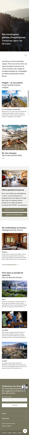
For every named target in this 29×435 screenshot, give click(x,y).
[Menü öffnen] (25, 431)
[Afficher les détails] (27, 385)
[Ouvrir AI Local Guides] (24, 387)
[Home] (3, 4)
